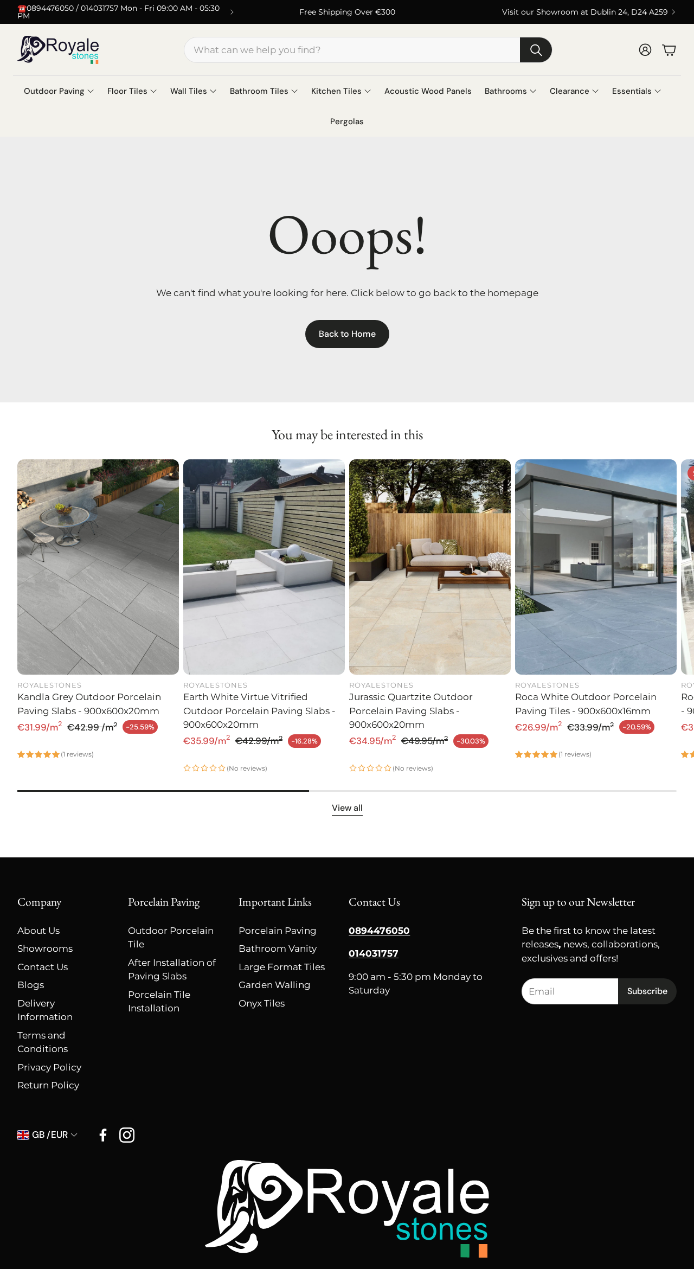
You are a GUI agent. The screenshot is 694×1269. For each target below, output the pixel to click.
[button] (368, 49)
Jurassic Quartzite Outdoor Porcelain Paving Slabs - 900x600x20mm (411, 710)
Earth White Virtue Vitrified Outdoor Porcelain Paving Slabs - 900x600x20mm (259, 710)
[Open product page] (98, 567)
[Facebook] (103, 1135)
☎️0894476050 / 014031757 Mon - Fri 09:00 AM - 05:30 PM (118, 12)
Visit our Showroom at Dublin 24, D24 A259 (585, 12)
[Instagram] (126, 1135)
